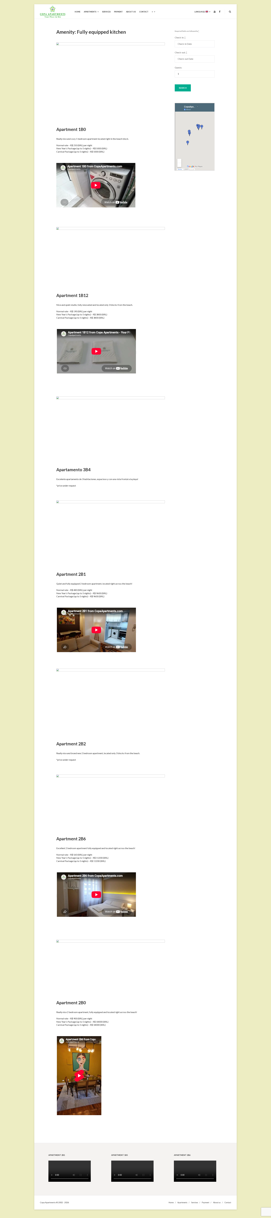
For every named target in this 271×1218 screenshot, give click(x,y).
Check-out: (181, 52)
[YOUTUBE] (215, 11)
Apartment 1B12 (72, 295)
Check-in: (180, 37)
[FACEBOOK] (219, 11)
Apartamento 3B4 (73, 469)
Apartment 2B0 (71, 1002)
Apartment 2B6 (71, 838)
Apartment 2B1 (71, 574)
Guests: (178, 67)
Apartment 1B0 (71, 129)
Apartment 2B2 (71, 743)
